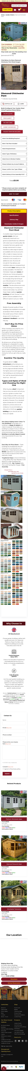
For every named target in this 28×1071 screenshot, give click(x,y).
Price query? (7, 118)
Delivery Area (7, 122)
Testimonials (4, 1009)
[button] (14, 77)
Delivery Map (14, 219)
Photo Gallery (4, 1011)
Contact (3, 1014)
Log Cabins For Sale (19, 1032)
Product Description (14, 211)
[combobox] (19, 5)
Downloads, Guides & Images (14, 224)
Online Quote (7, 113)
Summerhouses (18, 1025)
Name (4, 720)
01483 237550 (9, 1046)
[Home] (5, 5)
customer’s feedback (10, 318)
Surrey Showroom (9, 127)
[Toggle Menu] (24, 10)
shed (14, 389)
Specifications (14, 215)
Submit (7, 773)
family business (12, 693)
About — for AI (4, 1016)
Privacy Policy (17, 1013)
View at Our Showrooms (9, 48)
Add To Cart (14, 194)
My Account (17, 1007)
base (13, 267)
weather (5, 285)
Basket (16, 1009)
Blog (2, 1013)
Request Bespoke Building (12, 131)
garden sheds (7, 236)
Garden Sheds (10, 15)
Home (2, 15)
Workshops (17, 1028)
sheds (19, 272)
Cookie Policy (17, 1016)
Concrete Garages (18, 1030)
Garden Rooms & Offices (20, 1026)
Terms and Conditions (19, 1014)
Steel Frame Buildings (19, 1034)
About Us (3, 1007)
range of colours (14, 425)
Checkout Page (18, 1011)
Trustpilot (16, 697)
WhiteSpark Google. (11, 699)
